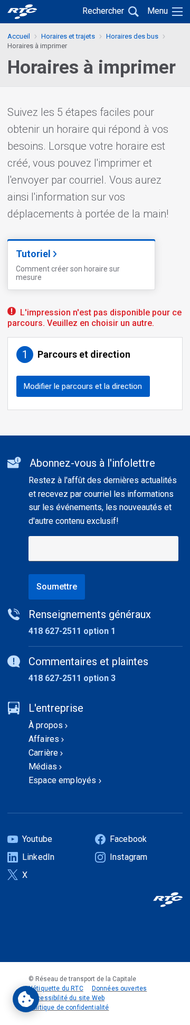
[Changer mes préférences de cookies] (26, 999)
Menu (157, 11)
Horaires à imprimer (37, 46)
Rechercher (103, 11)
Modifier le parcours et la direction (83, 386)
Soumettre (56, 587)
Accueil (18, 36)
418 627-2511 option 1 (72, 631)
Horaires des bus (132, 36)
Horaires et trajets (68, 36)
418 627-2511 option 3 (72, 678)
